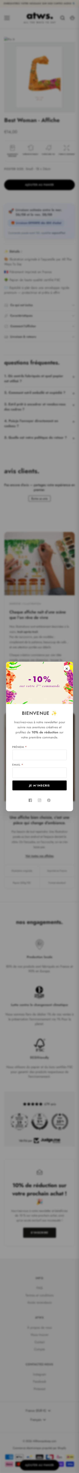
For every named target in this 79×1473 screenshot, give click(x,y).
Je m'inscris (39, 786)
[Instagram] (39, 800)
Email (17, 765)
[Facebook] (30, 800)
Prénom (19, 747)
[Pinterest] (49, 800)
